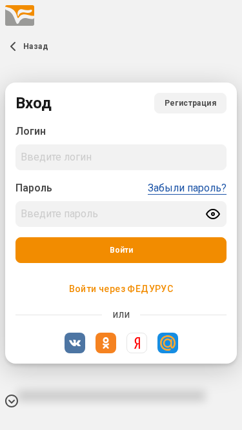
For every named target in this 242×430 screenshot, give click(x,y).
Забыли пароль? (187, 188)
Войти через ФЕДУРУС (121, 289)
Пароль (33, 188)
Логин (30, 131)
